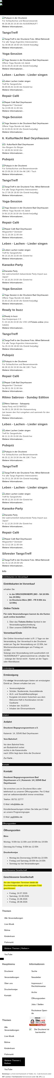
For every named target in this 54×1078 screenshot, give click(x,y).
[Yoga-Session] (25, 60)
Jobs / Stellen (37, 1004)
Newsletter (36, 977)
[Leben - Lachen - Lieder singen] (16, 81)
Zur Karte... (9, 758)
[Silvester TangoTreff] (25, 560)
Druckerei (8, 971)
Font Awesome (17, 1077)
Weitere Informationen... (13, 26)
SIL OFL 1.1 (40, 1077)
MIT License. (6, 1077)
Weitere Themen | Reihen (16, 948)
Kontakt (7, 995)
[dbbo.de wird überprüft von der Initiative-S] (40, 1030)
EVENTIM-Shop (29, 627)
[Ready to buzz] (10, 316)
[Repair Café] (17, 102)
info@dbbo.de (17, 804)
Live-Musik (9, 924)
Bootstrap (5, 1074)
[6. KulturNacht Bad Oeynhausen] (18, 144)
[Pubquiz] (14, 17)
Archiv (34, 992)
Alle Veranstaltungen (13, 918)
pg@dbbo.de (16, 817)
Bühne (7, 930)
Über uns (8, 983)
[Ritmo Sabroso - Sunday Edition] (16, 403)
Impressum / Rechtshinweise (38, 984)
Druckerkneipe (11, 989)
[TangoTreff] (25, 39)
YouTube (8, 954)
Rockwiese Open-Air (39, 1011)
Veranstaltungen (11, 977)
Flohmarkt (9, 942)
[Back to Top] (2, 959)
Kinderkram (9, 936)
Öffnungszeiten (38, 998)
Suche (34, 971)
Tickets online (37, 322)
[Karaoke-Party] (10, 271)
